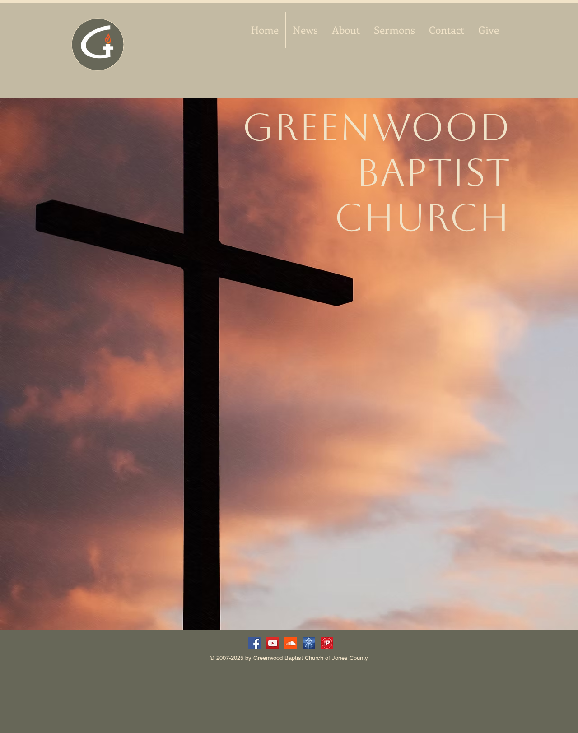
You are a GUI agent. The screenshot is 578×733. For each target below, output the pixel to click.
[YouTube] (272, 643)
